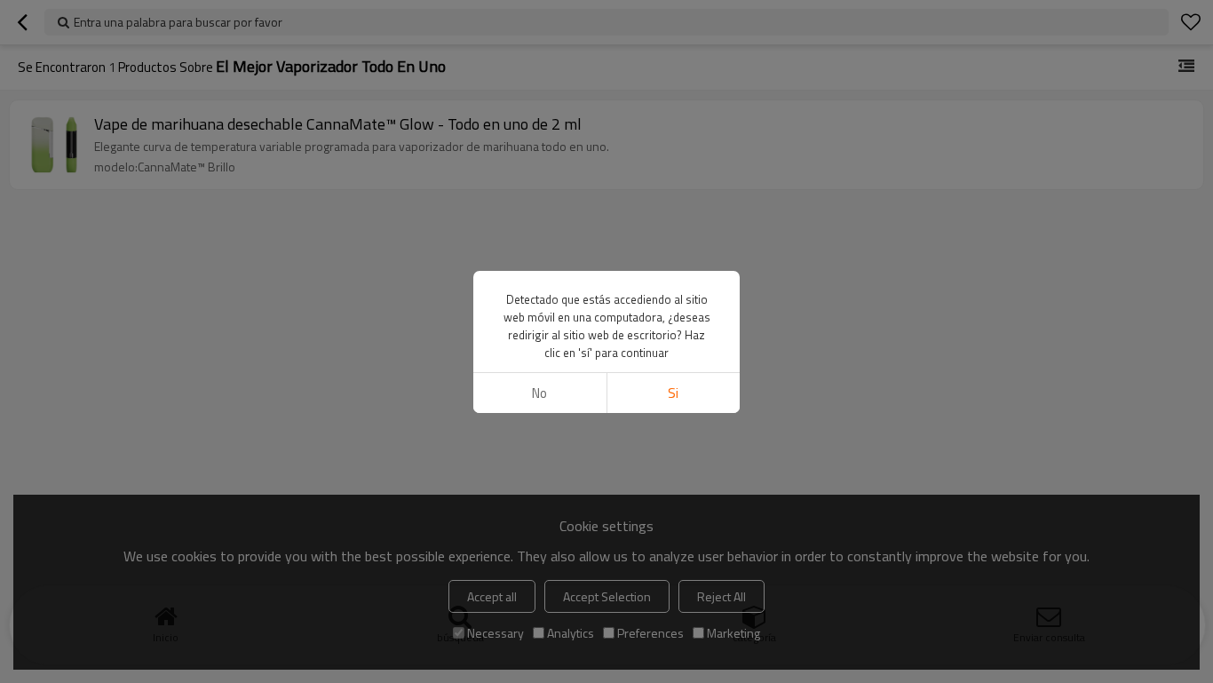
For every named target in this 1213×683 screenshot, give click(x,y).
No (539, 393)
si (673, 393)
